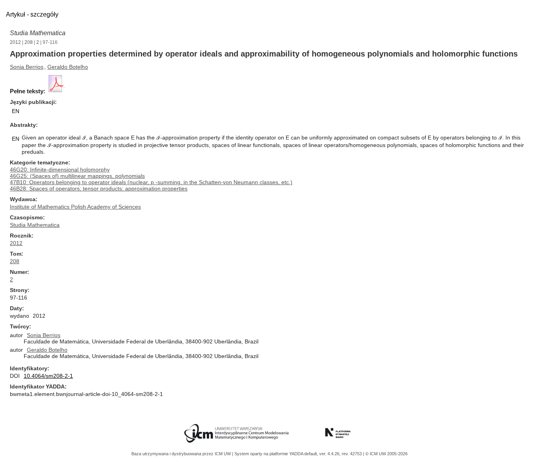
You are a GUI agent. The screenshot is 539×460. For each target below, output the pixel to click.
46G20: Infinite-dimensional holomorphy (60, 169)
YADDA (296, 453)
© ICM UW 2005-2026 (386, 453)
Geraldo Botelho (67, 67)
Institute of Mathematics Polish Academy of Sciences (75, 207)
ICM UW (223, 453)
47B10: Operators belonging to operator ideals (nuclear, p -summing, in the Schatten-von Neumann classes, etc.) (151, 182)
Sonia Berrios (26, 67)
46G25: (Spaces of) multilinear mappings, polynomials (77, 176)
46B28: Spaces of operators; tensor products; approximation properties (98, 188)
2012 (15, 42)
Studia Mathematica (38, 33)
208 (28, 42)
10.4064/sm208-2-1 (48, 376)
